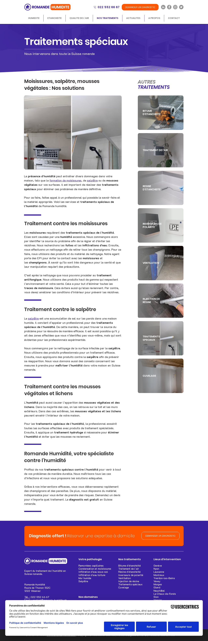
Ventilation (124, 578)
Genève (158, 565)
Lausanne (159, 571)
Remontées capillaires (91, 565)
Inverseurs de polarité (130, 575)
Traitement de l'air (128, 568)
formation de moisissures (65, 180)
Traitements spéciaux (130, 584)
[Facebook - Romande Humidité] (169, 7)
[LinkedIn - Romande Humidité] (163, 7)
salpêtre (92, 180)
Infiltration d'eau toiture (91, 575)
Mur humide (84, 578)
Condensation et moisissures (94, 568)
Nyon (156, 568)
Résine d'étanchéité (129, 571)
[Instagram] (175, 7)
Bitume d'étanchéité (129, 565)
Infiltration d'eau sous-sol (93, 571)
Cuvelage (123, 587)
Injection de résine (128, 581)
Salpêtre (83, 581)
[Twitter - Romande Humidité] (181, 7)
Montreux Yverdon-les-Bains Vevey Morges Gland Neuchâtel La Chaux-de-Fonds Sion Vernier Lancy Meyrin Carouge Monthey (165, 593)
